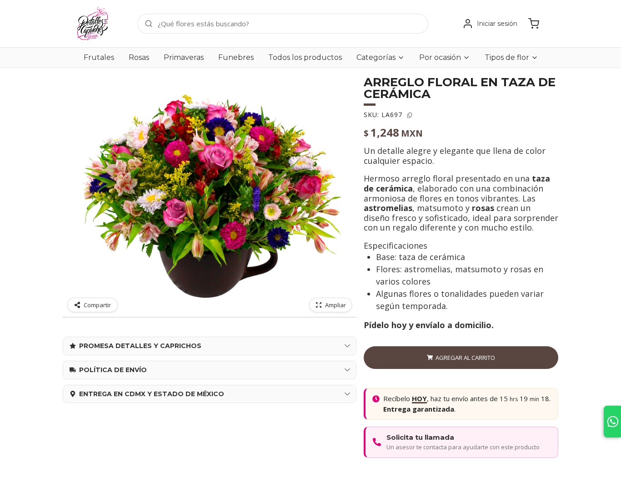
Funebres (236, 57)
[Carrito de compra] (534, 24)
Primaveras (184, 57)
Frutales (99, 57)
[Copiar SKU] (409, 115)
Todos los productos (305, 57)
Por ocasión (440, 57)
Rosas (139, 57)
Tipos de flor (507, 57)
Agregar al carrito (465, 358)
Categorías (376, 57)
